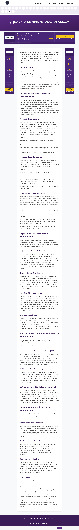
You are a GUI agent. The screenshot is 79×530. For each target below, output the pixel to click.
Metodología (46, 523)
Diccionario (38, 3)
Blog (54, 3)
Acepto (59, 528)
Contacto (38, 523)
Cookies (32, 523)
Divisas (47, 3)
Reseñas (70, 3)
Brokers (61, 3)
